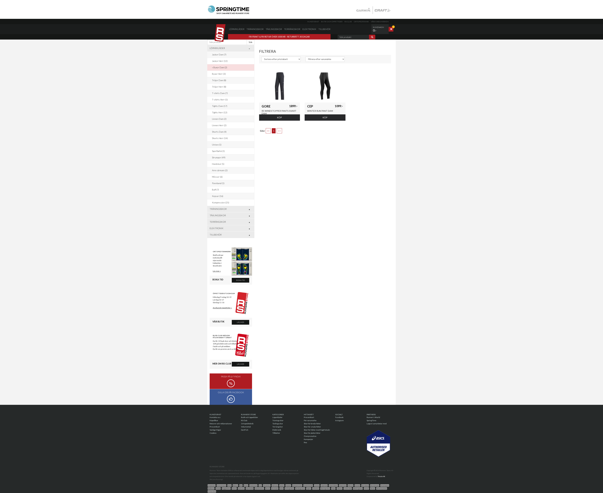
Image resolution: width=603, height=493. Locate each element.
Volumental (246, 427)
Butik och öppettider (331, 21)
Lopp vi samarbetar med (377, 423)
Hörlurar (275, 485)
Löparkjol (324, 485)
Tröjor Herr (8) (219, 86)
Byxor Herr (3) (219, 73)
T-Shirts (339, 488)
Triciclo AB (381, 476)
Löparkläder (236, 29)
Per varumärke (310, 420)
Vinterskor (212, 491)
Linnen (316, 485)
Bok (240, 485)
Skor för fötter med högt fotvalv (317, 430)
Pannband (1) (218, 183)
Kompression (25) (220, 202)
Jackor (282, 485)
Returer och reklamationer (221, 423)
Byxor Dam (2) (220, 67)
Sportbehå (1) (218, 151)
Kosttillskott (308, 485)
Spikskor (241, 488)
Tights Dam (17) (219, 106)
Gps (260, 485)
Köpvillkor (214, 420)
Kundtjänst (313, 21)
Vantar (366, 488)
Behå (229, 485)
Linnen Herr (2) (219, 125)
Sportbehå (249, 488)
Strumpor (274, 488)
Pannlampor (374, 485)
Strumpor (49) (218, 157)
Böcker (235, 485)
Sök (250, 42)
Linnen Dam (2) (219, 119)
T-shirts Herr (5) (220, 99)
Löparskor (342, 485)
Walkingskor (357, 488)
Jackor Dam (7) (219, 54)
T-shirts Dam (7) (220, 93)
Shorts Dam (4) (219, 131)
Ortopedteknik (361, 21)
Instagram (339, 420)
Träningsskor (255, 29)
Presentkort (215, 427)
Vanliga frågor (215, 430)
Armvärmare (221, 485)
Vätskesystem (381, 488)
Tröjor (333, 488)
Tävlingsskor (274, 29)
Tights (308, 488)
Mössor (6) (217, 176)
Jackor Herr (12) (220, 61)
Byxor (246, 485)
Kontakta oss (215, 417)
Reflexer (211, 488)
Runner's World (373, 417)
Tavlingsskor (289, 488)
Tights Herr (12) (219, 112)
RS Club (348, 21)
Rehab (218, 488)
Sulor (281, 488)
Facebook (339, 417)
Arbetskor (211, 485)
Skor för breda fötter (312, 423)
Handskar (266, 485)
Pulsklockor (384, 485)
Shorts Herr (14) (220, 138)
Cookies (213, 433)
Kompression (297, 485)
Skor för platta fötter (312, 433)
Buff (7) (215, 189)
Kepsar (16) (217, 196)
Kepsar (288, 485)
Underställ (348, 488)
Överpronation (310, 436)
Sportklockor (259, 488)
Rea (305, 442)
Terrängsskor (300, 488)
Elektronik (309, 29)
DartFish (244, 430)
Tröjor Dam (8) (219, 80)
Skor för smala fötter (312, 427)
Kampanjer (308, 439)
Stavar (267, 488)
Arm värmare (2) (220, 170)
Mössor (350, 485)
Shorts (234, 488)
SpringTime (371, 420)
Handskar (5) (218, 164)
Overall (357, 485)
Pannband (365, 485)
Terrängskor (292, 29)
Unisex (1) (216, 144)
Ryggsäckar (226, 488)
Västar (372, 488)
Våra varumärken (380, 21)
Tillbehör (324, 29)
